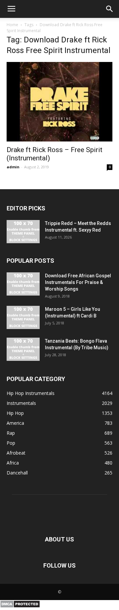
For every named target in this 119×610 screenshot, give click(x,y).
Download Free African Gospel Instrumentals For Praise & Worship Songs (78, 282)
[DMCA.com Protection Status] (20, 606)
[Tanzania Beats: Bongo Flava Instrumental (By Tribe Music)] (23, 349)
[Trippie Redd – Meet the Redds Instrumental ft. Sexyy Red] (23, 231)
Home (12, 25)
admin (13, 166)
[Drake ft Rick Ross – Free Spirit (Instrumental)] (59, 101)
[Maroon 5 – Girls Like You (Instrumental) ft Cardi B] (23, 317)
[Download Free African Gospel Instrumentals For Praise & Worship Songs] (23, 284)
